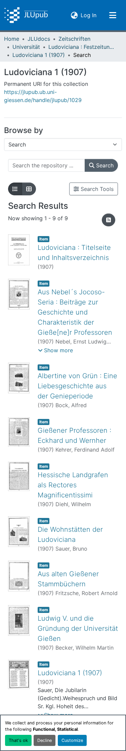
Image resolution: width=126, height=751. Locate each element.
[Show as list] (15, 189)
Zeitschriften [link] (74, 38)
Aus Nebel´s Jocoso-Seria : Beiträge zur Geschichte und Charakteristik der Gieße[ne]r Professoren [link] (75, 312)
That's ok (18, 740)
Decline (44, 740)
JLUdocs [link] (39, 38)
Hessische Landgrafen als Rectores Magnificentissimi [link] (73, 485)
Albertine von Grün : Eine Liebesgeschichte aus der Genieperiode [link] (77, 386)
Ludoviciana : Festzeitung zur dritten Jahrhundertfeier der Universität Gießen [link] (82, 46)
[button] (26, 15)
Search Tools (96, 189)
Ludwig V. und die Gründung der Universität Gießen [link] (78, 628)
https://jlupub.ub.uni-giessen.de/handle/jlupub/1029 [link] (43, 96)
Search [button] (104, 165)
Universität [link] (26, 46)
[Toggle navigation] (112, 15)
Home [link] (11, 38)
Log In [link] (88, 15)
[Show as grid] (29, 189)
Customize (72, 740)
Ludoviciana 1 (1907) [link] (38, 55)
